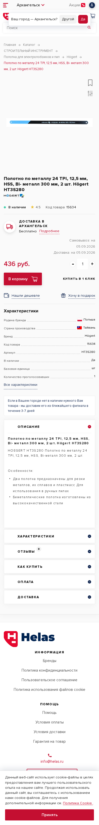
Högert (90, 336)
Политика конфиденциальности (49, 670)
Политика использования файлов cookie (49, 689)
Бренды (49, 660)
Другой (68, 19)
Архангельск (28, 5)
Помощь (49, 712)
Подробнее (49, 231)
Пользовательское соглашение (49, 680)
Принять (50, 815)
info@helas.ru (52, 761)
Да (83, 19)
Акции (74, 5)
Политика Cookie (78, 803)
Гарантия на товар (49, 741)
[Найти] (89, 27)
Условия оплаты (50, 722)
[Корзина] (92, 16)
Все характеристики (20, 385)
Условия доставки (49, 732)
